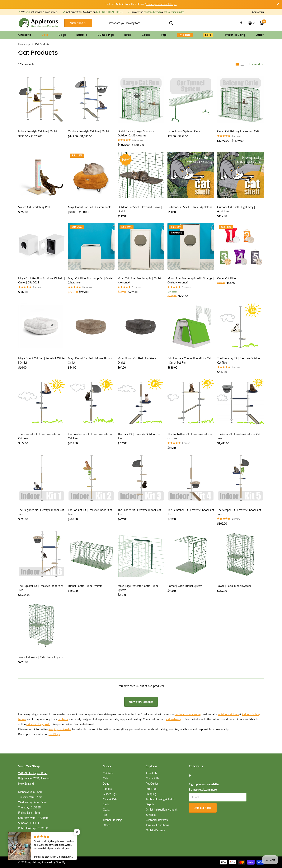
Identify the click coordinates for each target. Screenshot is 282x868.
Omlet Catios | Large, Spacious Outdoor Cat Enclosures (136, 133)
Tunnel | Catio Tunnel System (85, 585)
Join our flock (203, 807)
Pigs (164, 35)
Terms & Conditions (157, 825)
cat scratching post (38, 724)
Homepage (24, 44)
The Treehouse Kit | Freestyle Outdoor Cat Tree (90, 436)
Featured (254, 64)
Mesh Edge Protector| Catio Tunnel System (138, 587)
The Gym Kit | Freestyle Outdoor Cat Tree (238, 436)
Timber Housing (234, 35)
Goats (146, 35)
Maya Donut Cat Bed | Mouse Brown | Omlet (91, 360)
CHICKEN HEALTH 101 (109, 11)
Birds (127, 35)
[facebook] (190, 775)
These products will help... (161, 4)
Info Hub (151, 788)
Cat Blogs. (54, 734)
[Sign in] (251, 23)
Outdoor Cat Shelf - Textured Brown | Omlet (140, 209)
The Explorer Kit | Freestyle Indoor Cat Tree (40, 587)
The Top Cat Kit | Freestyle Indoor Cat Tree (90, 512)
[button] (77, 832)
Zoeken (171, 23)
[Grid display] (237, 64)
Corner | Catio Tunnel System (184, 585)
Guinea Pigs (105, 35)
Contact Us (152, 778)
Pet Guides (152, 783)
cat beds (63, 719)
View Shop (77, 23)
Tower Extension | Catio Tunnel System (41, 657)
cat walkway (173, 719)
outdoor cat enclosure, (188, 714)
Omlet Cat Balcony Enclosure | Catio (238, 131)
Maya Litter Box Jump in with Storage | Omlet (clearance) (190, 280)
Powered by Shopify (53, 862)
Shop (107, 766)
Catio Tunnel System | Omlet (184, 131)
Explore (151, 766)
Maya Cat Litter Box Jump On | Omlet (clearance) (90, 280)
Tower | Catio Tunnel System (234, 585)
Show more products (141, 701)
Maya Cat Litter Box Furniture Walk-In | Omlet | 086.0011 (41, 280)
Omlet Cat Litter (226, 278)
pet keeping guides (174, 11)
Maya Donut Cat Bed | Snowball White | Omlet (41, 360)
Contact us (258, 11)
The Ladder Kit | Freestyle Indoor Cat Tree (139, 512)
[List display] (242, 64)
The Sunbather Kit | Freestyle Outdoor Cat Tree (190, 436)
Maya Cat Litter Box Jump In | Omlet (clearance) (139, 280)
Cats (44, 35)
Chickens (24, 35)
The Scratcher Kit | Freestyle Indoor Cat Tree (190, 512)
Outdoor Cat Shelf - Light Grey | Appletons (236, 209)
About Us (151, 773)
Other (260, 35)
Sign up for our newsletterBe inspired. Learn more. (204, 787)
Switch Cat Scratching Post (34, 207)
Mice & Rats (110, 799)
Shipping (151, 794)
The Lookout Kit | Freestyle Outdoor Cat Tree (39, 436)
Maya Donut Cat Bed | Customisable (89, 207)
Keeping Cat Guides (60, 729)
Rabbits (81, 35)
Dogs (62, 35)
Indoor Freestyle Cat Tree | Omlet (37, 131)
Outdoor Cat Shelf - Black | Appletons (189, 207)
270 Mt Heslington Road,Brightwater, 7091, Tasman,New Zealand (34, 778)
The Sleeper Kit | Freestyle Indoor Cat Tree (239, 512)
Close (278, 4)
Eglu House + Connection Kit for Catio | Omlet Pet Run (190, 360)
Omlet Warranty (155, 830)
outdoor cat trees (228, 714)
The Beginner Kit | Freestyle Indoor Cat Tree (41, 512)
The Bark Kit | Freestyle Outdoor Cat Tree (139, 436)
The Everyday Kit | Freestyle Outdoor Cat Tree (239, 360)
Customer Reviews (157, 819)
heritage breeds (152, 11)
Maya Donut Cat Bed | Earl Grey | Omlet (137, 360)
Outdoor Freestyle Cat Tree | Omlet (88, 131)
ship (28, 11)
